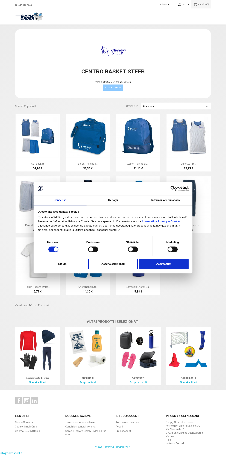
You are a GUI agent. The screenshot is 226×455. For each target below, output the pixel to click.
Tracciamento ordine (127, 422)
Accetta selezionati (113, 264)
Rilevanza (176, 106)
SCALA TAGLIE (113, 87)
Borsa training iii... (88, 163)
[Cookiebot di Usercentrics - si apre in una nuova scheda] (173, 188)
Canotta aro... (188, 163)
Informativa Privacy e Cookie (160, 221)
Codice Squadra (24, 422)
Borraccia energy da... (138, 286)
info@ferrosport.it (11, 453)
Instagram (26, 400)
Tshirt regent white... (37, 286)
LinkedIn (34, 400)
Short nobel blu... (87, 286)
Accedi (119, 426)
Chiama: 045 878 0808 (27, 431)
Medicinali (88, 377)
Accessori (138, 377)
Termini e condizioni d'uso (80, 422)
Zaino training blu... (138, 163)
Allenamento (188, 377)
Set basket (37, 163)
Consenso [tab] (60, 200)
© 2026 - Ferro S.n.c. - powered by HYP (113, 447)
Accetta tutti (163, 264)
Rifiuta (62, 264)
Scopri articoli (37, 382)
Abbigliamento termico (37, 378)
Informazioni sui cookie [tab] (165, 200)
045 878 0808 (25, 5)
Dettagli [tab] (113, 200)
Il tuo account (127, 416)
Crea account (123, 431)
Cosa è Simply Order (26, 426)
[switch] (93, 249)
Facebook (18, 400)
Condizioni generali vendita (80, 426)
